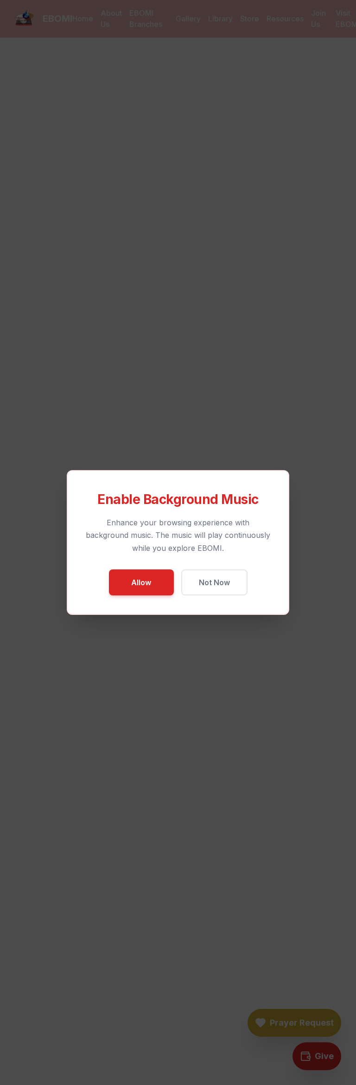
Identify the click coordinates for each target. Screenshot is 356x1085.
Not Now (214, 582)
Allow (141, 582)
